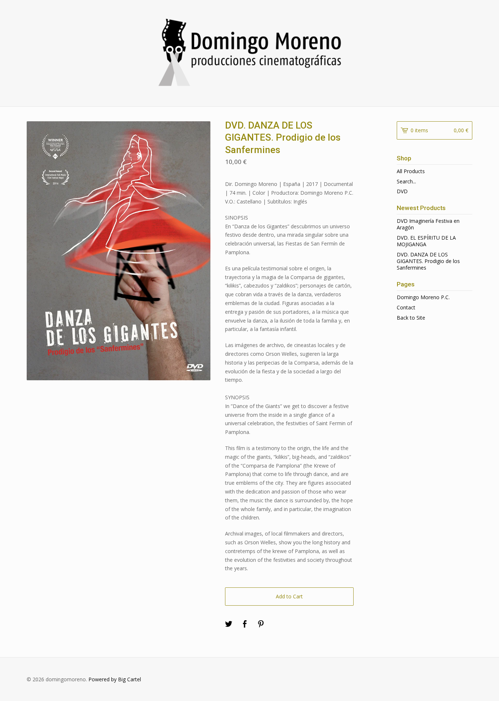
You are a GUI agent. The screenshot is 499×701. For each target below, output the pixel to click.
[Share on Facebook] (244, 624)
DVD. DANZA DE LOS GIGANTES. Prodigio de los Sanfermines (428, 261)
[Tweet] (228, 624)
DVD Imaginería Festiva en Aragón (428, 224)
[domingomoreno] (249, 52)
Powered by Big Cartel (114, 679)
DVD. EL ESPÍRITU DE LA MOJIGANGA (426, 241)
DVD (402, 191)
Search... (406, 181)
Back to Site (411, 317)
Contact (406, 307)
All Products (411, 171)
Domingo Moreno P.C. (423, 297)
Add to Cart (289, 596)
